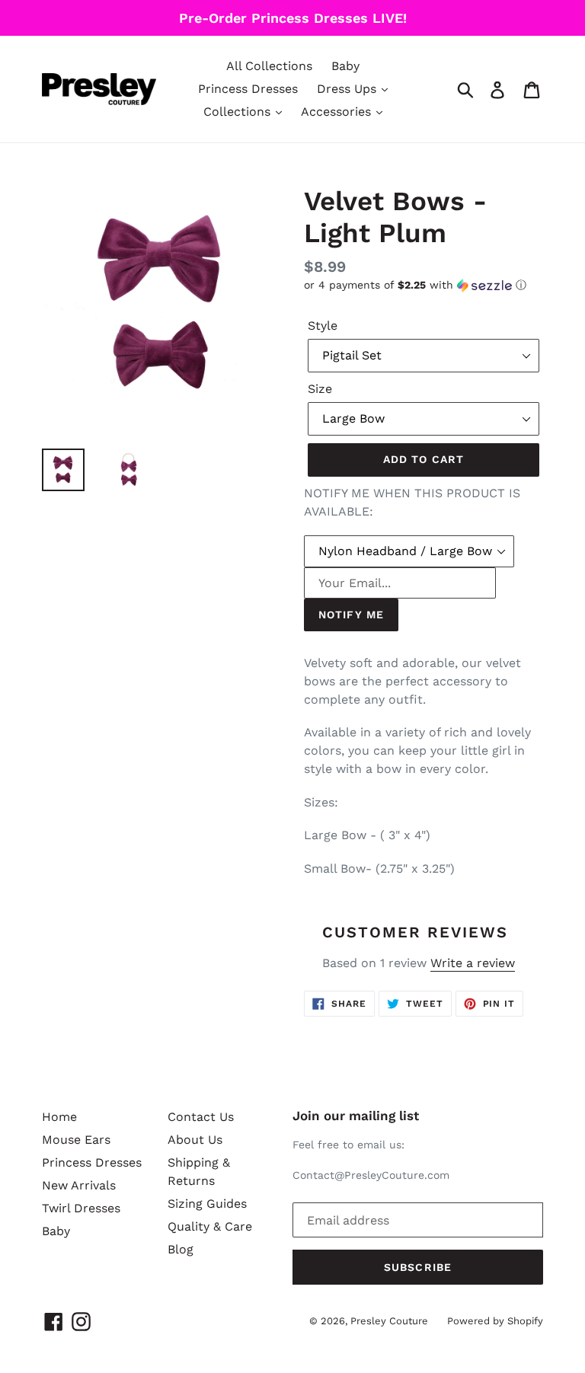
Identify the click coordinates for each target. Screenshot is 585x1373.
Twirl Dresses (81, 1208)
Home (59, 1117)
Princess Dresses (248, 88)
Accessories (338, 111)
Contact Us (201, 1117)
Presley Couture (389, 1321)
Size (320, 389)
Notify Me (351, 614)
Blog (180, 1249)
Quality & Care (210, 1226)
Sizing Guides (207, 1203)
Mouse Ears (76, 1139)
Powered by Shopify (495, 1321)
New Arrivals (79, 1185)
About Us (195, 1139)
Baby (345, 66)
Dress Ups (348, 88)
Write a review (472, 963)
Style (322, 325)
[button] (423, 285)
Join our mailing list (355, 1115)
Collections (238, 111)
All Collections (269, 66)
